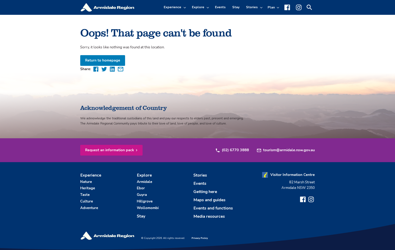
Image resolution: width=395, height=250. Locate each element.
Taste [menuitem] (85, 194)
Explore (198, 7)
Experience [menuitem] (90, 175)
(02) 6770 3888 (235, 150)
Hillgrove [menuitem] (145, 201)
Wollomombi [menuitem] (148, 207)
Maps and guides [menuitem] (209, 200)
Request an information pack (109, 150)
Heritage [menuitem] (87, 188)
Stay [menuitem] (235, 7)
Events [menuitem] (220, 7)
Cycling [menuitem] (173, 39)
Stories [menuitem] (200, 175)
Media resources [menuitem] (209, 216)
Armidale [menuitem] (144, 181)
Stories (252, 7)
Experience (172, 7)
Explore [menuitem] (144, 175)
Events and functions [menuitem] (213, 208)
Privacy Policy (200, 238)
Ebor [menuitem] (141, 188)
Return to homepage (102, 60)
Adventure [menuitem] (89, 207)
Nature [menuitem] (86, 181)
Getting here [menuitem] (205, 191)
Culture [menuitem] (86, 201)
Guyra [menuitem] (142, 194)
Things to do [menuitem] (177, 29)
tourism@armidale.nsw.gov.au (289, 150)
